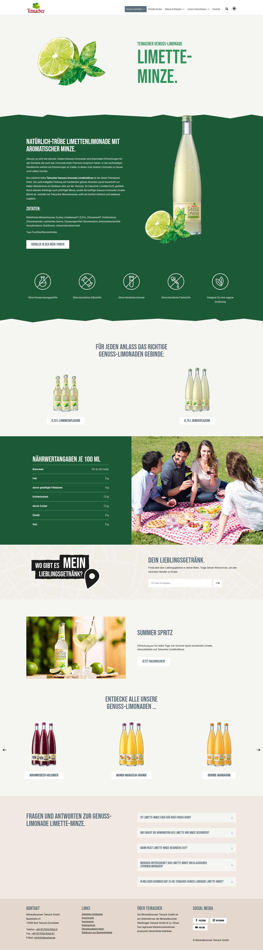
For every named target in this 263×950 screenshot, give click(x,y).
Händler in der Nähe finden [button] (47, 244)
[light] (234, 8)
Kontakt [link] (216, 9)
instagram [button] (220, 920)
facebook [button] (202, 920)
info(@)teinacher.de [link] (44, 937)
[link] (36, 7)
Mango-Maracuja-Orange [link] (131, 775)
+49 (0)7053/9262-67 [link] (43, 933)
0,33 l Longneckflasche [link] (65, 420)
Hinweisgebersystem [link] (93, 929)
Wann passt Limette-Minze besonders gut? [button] (163, 848)
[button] (5, 750)
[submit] (218, 583)
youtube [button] (202, 927)
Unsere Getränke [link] (134, 9)
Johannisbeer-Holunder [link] (43, 775)
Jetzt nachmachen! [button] (153, 661)
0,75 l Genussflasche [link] (197, 420)
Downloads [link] (88, 918)
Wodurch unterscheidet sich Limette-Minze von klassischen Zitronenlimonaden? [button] (173, 864)
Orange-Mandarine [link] (219, 775)
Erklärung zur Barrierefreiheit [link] (97, 932)
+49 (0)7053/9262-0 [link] (46, 929)
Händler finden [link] (155, 9)
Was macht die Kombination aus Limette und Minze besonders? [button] (174, 832)
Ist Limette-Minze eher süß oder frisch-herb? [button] (165, 817)
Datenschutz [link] (88, 925)
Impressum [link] (88, 921)
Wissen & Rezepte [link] (173, 9)
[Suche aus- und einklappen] (226, 9)
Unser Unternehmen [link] (197, 9)
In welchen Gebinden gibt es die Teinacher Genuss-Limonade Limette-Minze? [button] (182, 881)
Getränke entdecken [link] (92, 914)
